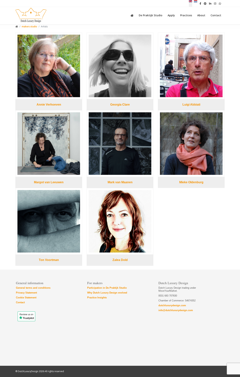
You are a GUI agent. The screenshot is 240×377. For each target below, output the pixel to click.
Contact (20, 302)
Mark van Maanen (120, 182)
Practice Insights (97, 297)
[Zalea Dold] (120, 221)
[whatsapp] (220, 3)
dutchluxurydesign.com (172, 305)
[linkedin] (210, 3)
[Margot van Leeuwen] (48, 143)
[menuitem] (133, 15)
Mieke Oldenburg (191, 182)
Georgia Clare (120, 104)
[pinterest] (205, 3)
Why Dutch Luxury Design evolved (107, 292)
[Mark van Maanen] (120, 143)
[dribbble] (215, 3)
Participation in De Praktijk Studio (107, 287)
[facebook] (200, 3)
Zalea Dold (120, 260)
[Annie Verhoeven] (48, 66)
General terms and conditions (33, 287)
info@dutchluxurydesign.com (175, 310)
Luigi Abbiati (191, 104)
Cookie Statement (26, 297)
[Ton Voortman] (48, 221)
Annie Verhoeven (49, 104)
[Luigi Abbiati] (191, 66)
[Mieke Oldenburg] (191, 143)
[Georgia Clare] (120, 66)
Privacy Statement (26, 292)
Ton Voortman (49, 260)
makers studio (29, 26)
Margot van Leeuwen (49, 182)
